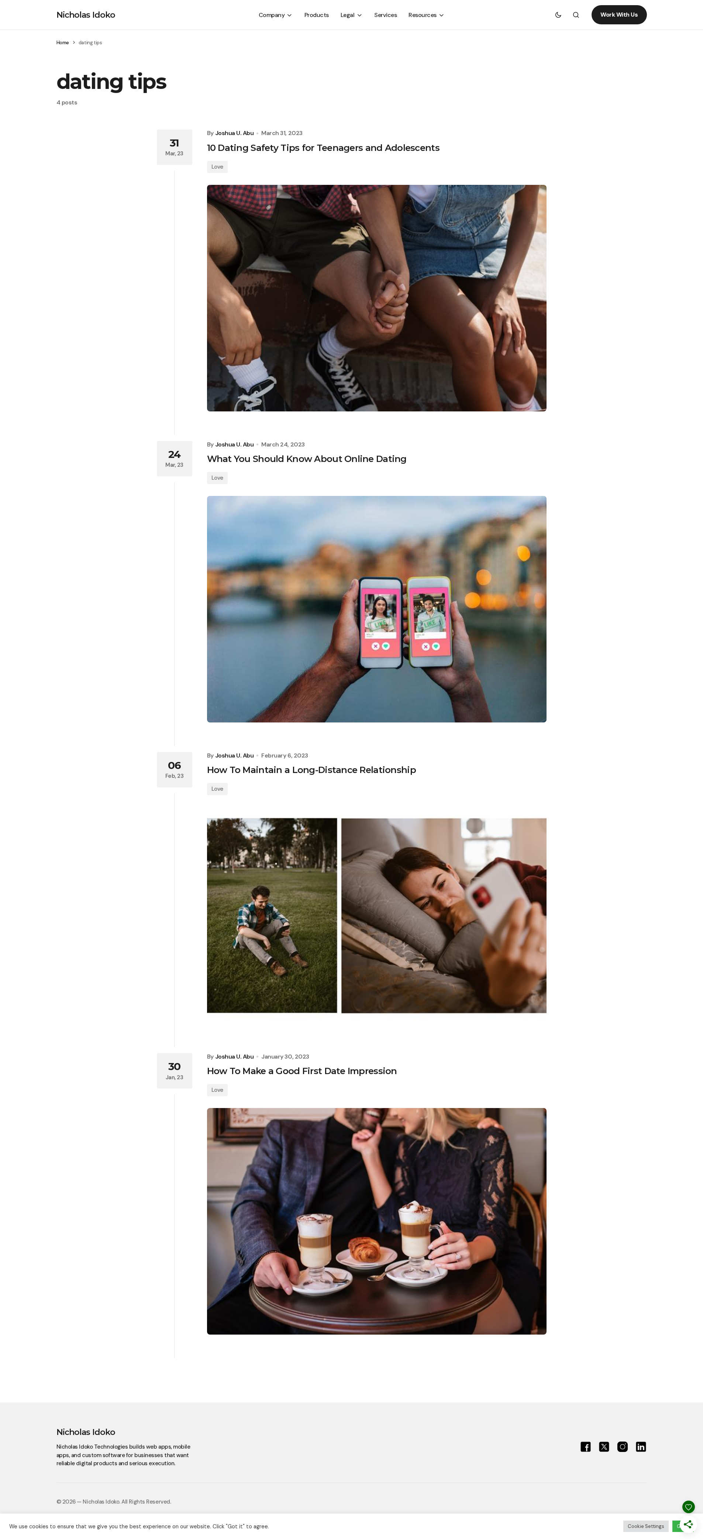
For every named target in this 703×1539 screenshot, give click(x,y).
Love (217, 166)
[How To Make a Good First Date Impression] (377, 1221)
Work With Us (619, 14)
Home (62, 42)
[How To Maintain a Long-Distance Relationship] (377, 915)
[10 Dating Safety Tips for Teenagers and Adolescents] (377, 298)
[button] (558, 14)
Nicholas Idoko (86, 15)
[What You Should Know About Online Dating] (377, 609)
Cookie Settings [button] (646, 1526)
